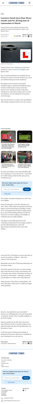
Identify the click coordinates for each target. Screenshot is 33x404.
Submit (27, 189)
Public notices (5, 366)
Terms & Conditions (6, 360)
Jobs (2, 365)
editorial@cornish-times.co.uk (12, 400)
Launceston (16, 69)
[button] (3, 3)
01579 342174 (9, 398)
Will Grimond (5, 34)
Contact (3, 361)
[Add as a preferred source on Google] (17, 36)
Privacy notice (7, 193)
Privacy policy (5, 363)
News (2, 14)
